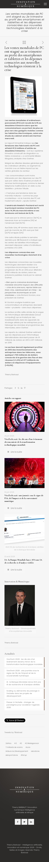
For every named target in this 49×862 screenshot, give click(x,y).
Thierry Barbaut (11, 642)
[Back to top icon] (43, 856)
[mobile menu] (45, 4)
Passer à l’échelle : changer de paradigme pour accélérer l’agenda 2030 (23, 705)
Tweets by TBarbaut (13, 732)
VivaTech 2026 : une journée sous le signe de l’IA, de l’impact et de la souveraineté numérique (23, 498)
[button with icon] (18, 822)
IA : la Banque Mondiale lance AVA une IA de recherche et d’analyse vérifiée (23, 561)
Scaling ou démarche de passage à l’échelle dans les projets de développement (23, 693)
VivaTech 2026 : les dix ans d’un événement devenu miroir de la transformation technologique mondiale (23, 442)
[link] (24, 789)
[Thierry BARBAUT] (25, 4)
